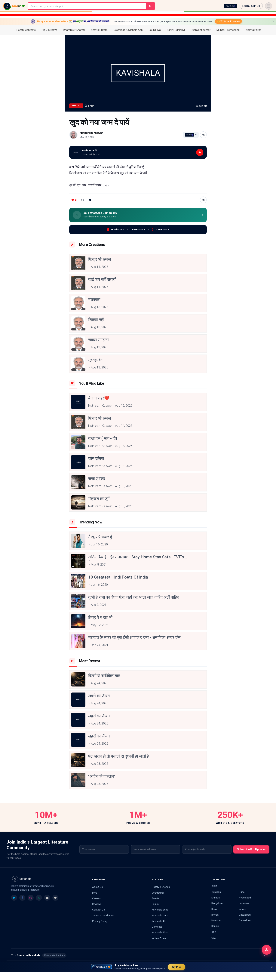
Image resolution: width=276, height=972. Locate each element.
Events (155, 898)
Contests (157, 926)
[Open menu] (268, 6)
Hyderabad (245, 897)
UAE (213, 937)
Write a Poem (159, 938)
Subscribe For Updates (251, 849)
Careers (96, 898)
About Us (97, 886)
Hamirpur (216, 920)
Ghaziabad (245, 914)
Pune (241, 891)
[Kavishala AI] (230, 6)
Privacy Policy (100, 921)
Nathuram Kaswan (91, 132)
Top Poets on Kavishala (138, 955)
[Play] (199, 152)
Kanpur (215, 925)
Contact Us (98, 909)
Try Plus (176, 967)
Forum (155, 903)
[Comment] (82, 200)
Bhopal (215, 914)
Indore (242, 908)
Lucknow (244, 903)
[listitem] (14, 898)
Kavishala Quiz (160, 915)
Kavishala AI (158, 921)
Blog (94, 892)
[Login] (266, 950)
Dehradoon (245, 920)
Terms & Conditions (103, 915)
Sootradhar (158, 892)
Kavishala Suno (160, 909)
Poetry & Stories (161, 886)
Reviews (96, 903)
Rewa (214, 908)
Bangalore (216, 903)
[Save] (90, 200)
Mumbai (215, 897)
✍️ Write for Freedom (228, 21)
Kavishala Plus (160, 932)
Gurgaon (216, 891)
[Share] (203, 134)
